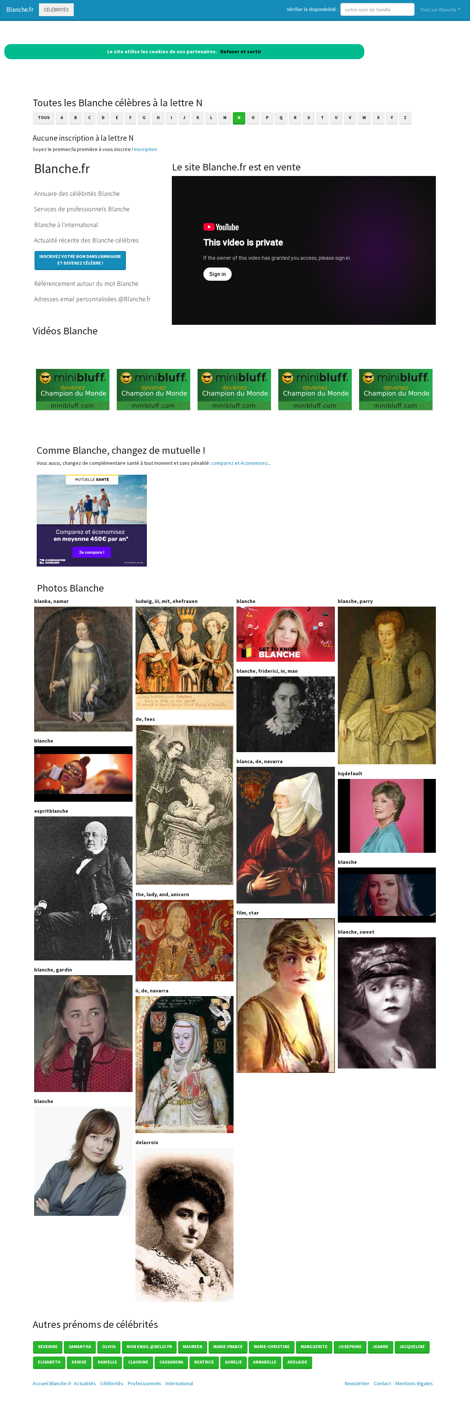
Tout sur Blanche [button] (438, 9)
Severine (48, 1346)
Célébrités (56, 9)
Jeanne (380, 1346)
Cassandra (171, 1362)
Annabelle (264, 1362)
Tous (44, 117)
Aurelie (233, 1362)
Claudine (138, 1362)
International (179, 1383)
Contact (382, 1383)
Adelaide (297, 1362)
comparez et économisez (239, 463)
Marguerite (314, 1346)
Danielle (107, 1362)
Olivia (109, 1346)
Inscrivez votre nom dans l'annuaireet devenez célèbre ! (80, 260)
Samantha (80, 1346)
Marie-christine (272, 1346)
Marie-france (228, 1346)
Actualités (85, 1383)
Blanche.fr (19, 10)
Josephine (350, 1346)
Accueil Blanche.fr (52, 1383)
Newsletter (357, 1383)
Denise (79, 1362)
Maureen (192, 1346)
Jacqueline (412, 1346)
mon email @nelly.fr (149, 1346)
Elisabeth (49, 1362)
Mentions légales (414, 1383)
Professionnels (144, 1383)
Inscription (145, 149)
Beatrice (204, 1362)
